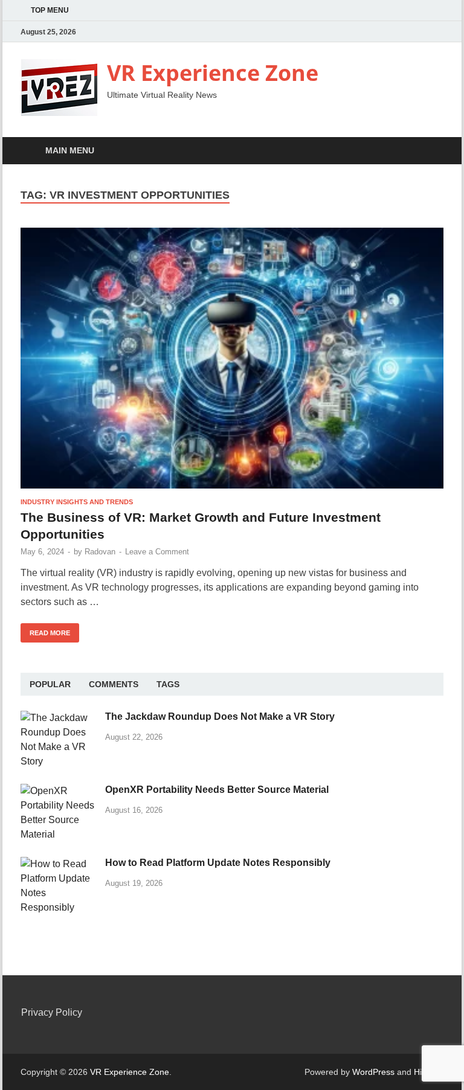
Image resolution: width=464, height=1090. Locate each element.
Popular (50, 684)
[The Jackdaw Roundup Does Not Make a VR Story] (58, 718)
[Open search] (431, 151)
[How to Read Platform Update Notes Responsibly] (58, 864)
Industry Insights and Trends (77, 501)
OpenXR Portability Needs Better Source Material (217, 789)
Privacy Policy (51, 1012)
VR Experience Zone (212, 73)
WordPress (373, 1072)
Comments (113, 684)
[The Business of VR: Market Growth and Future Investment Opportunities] (232, 358)
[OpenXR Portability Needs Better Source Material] (58, 791)
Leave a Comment (157, 551)
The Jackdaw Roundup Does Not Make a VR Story (220, 716)
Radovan (100, 551)
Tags (167, 684)
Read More (45, 629)
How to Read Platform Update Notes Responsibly (217, 863)
